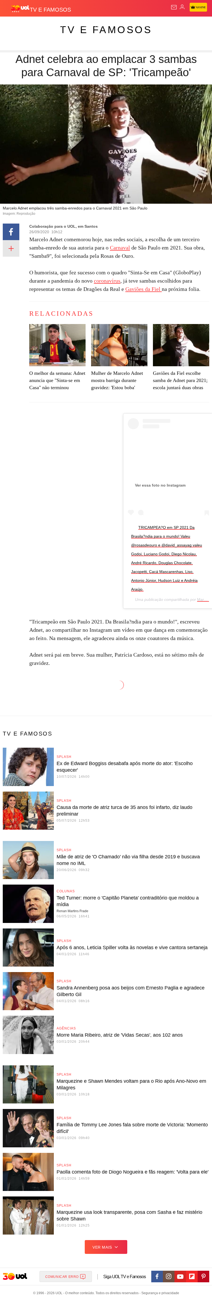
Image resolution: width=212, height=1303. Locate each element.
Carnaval (120, 248)
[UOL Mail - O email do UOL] (174, 7)
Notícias (77, 25)
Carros (121, 25)
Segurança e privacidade (159, 1293)
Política (100, 25)
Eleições (55, 25)
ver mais (102, 1247)
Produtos (13, 25)
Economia (145, 25)
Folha (166, 25)
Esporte (186, 25)
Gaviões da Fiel (143, 289)
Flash (34, 25)
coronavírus (107, 281)
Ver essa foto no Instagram (160, 485)
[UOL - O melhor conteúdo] (20, 8)
